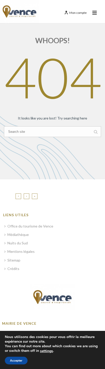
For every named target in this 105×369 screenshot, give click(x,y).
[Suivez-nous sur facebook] (18, 196)
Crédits (13, 268)
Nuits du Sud (17, 243)
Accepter (16, 361)
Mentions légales (21, 251)
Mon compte (78, 13)
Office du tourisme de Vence (30, 226)
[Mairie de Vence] (19, 11)
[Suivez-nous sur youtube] (34, 196)
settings (46, 351)
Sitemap (13, 260)
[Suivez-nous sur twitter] (26, 196)
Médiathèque (18, 234)
